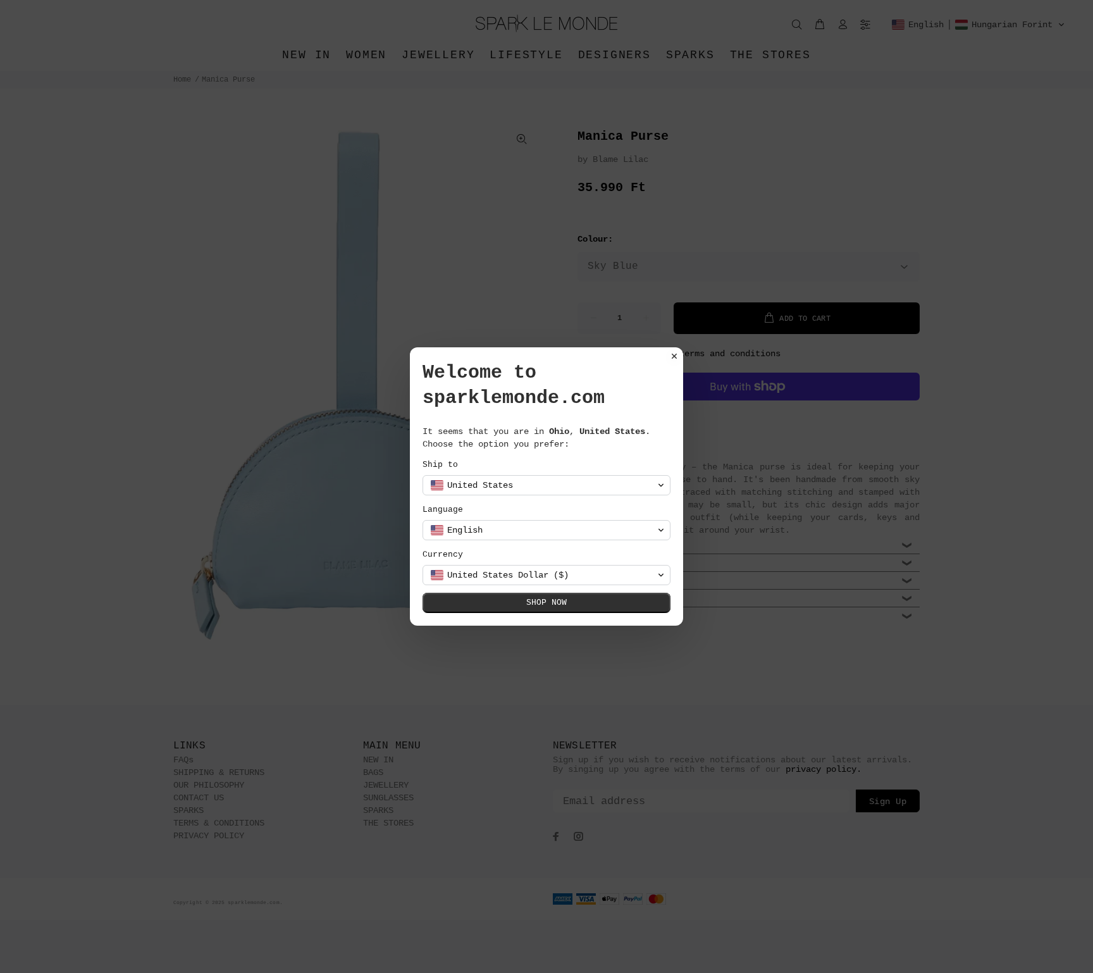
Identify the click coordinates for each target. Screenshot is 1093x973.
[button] (546, 485)
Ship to (440, 464)
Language (443, 509)
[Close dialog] (674, 356)
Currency (443, 554)
